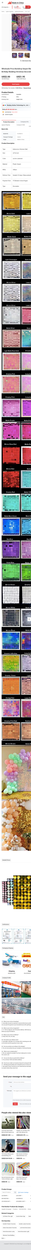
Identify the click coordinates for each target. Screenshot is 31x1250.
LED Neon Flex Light (8, 1216)
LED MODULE (19, 1198)
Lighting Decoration (19, 11)
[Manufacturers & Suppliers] (16, 2)
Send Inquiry (15, 84)
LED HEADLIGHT (6, 1201)
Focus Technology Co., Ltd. (20, 1243)
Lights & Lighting (9, 11)
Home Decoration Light (23, 1231)
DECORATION (5, 1198)
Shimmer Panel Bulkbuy (8, 1235)
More (3, 1238)
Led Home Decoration (25, 1227)
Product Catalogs (24, 1192)
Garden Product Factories (9, 1224)
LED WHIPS (4, 1195)
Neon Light (27, 11)
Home (3, 11)
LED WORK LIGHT (20, 1201)
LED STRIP (18, 1195)
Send (15, 1104)
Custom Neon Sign (20, 1216)
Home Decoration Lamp (9, 1231)
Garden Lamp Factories (25, 1224)
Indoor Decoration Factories (10, 1227)
